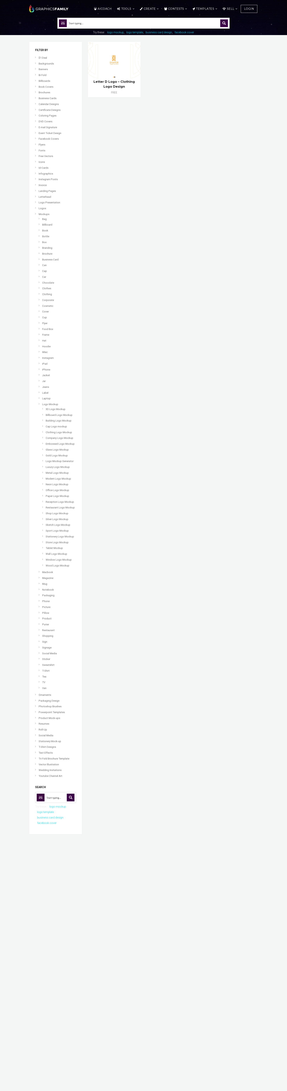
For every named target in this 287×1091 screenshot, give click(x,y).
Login (249, 9)
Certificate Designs (50, 109)
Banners (43, 69)
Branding (47, 247)
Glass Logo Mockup (57, 449)
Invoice (43, 185)
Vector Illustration (49, 764)
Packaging (48, 595)
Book (45, 230)
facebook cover (184, 32)
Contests (176, 9)
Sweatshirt (48, 664)
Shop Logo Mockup (57, 513)
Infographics (46, 173)
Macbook (47, 572)
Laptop (46, 398)
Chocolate (48, 282)
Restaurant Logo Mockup (60, 507)
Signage (47, 647)
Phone (46, 601)
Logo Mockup (50, 404)
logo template (134, 32)
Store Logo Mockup (57, 542)
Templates (205, 9)
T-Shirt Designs (47, 746)
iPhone (46, 369)
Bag (44, 219)
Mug (44, 583)
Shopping (47, 635)
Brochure (47, 253)
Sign (44, 641)
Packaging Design (49, 700)
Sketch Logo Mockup (58, 524)
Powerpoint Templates (52, 712)
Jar (44, 381)
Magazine (47, 578)
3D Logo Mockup (55, 409)
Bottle (45, 236)
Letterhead (45, 196)
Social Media (49, 653)
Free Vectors (46, 156)
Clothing (47, 294)
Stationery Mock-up (50, 741)
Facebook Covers (49, 138)
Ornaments (45, 694)
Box (44, 242)
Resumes (44, 723)
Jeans (45, 386)
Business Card (50, 259)
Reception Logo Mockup (60, 501)
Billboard (47, 224)
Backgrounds (46, 63)
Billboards (44, 80)
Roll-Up (43, 729)
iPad (44, 363)
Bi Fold (42, 75)
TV (43, 682)
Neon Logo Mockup (57, 484)
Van (44, 688)
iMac (45, 352)
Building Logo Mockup (58, 420)
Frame (45, 334)
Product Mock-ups (49, 718)
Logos (42, 208)
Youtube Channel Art (50, 775)
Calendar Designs (49, 104)
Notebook (48, 589)
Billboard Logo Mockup (59, 415)
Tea (44, 676)
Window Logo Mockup (59, 559)
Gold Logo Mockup (57, 455)
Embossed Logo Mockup (60, 443)
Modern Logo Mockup (58, 478)
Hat (44, 340)
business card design (159, 32)
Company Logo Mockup (59, 438)
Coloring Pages (47, 115)
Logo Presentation (49, 202)
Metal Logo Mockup (57, 472)
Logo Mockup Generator (60, 461)
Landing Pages (47, 191)
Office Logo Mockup (57, 490)
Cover (45, 311)
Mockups (44, 214)
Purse (45, 624)
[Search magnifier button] (224, 23)
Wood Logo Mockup (57, 565)
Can (44, 265)
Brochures (44, 92)
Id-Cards (43, 167)
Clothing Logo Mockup (59, 432)
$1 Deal (43, 57)
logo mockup (115, 32)
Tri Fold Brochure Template (54, 758)
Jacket (46, 375)
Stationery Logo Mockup (60, 536)
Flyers (42, 144)
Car (44, 276)
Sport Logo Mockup (57, 530)
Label (45, 392)
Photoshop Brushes (50, 706)
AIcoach (105, 9)
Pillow (45, 612)
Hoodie (46, 346)
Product (47, 618)
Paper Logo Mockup (57, 496)
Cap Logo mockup (56, 426)
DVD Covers (45, 121)
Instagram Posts (48, 179)
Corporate (48, 300)
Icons (42, 162)
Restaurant (48, 630)
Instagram (48, 357)
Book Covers (46, 86)
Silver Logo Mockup (57, 519)
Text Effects (46, 752)
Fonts (42, 150)
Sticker (46, 659)
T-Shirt (46, 670)
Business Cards (47, 98)
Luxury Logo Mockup (58, 467)
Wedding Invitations (50, 770)
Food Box (47, 329)
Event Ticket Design (50, 133)
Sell (230, 9)
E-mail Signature (48, 127)
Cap (44, 271)
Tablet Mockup (54, 548)
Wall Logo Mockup (56, 553)
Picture (46, 607)
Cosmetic (47, 305)
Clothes (46, 288)
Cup (44, 317)
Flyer (44, 323)
